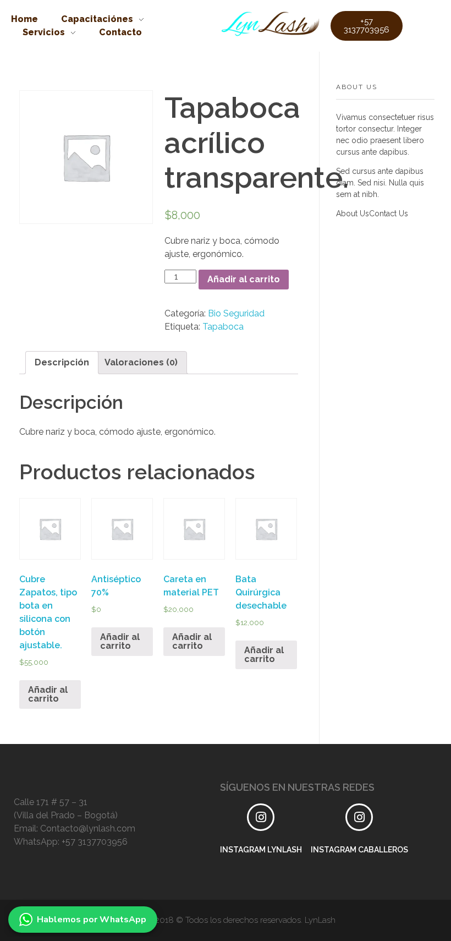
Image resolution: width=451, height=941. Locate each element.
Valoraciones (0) (141, 362)
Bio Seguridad (236, 313)
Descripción (62, 362)
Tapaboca (223, 326)
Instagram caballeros (359, 849)
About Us (352, 213)
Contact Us (388, 213)
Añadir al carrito (243, 279)
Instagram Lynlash (261, 849)
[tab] (61, 362)
